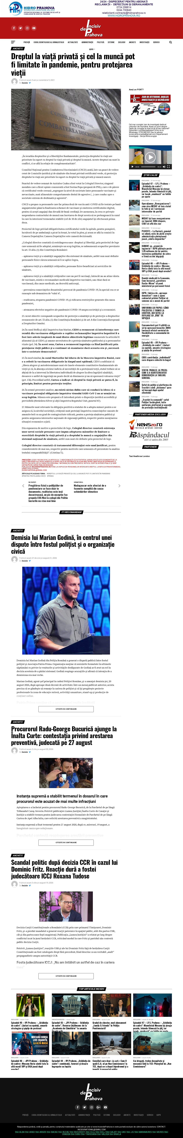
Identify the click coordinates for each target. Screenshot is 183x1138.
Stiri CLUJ (90, 1132)
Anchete (132, 42)
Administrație (87, 42)
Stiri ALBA (20, 1132)
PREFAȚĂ (27, 42)
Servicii (156, 42)
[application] (150, 157)
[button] (150, 157)
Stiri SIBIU (76, 1134)
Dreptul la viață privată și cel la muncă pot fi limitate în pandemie (79, 474)
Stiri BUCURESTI (77, 1132)
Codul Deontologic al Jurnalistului (49, 42)
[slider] (148, 166)
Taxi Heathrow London (139, 456)
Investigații (144, 42)
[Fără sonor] (164, 166)
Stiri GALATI (111, 1132)
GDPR (91, 49)
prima (51, 476)
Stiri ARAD (30, 1132)
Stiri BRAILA (115, 1134)
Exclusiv (121, 42)
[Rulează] (132, 166)
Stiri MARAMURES (143, 1132)
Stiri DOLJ (100, 1132)
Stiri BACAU (52, 1132)
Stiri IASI (122, 1132)
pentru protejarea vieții (34, 476)
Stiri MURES (158, 1132)
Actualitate (73, 42)
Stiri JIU (130, 1132)
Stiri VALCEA (103, 1134)
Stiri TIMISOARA (89, 1134)
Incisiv (25, 83)
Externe (111, 42)
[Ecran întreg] (168, 166)
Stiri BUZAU (63, 1132)
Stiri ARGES (40, 1132)
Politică (100, 42)
